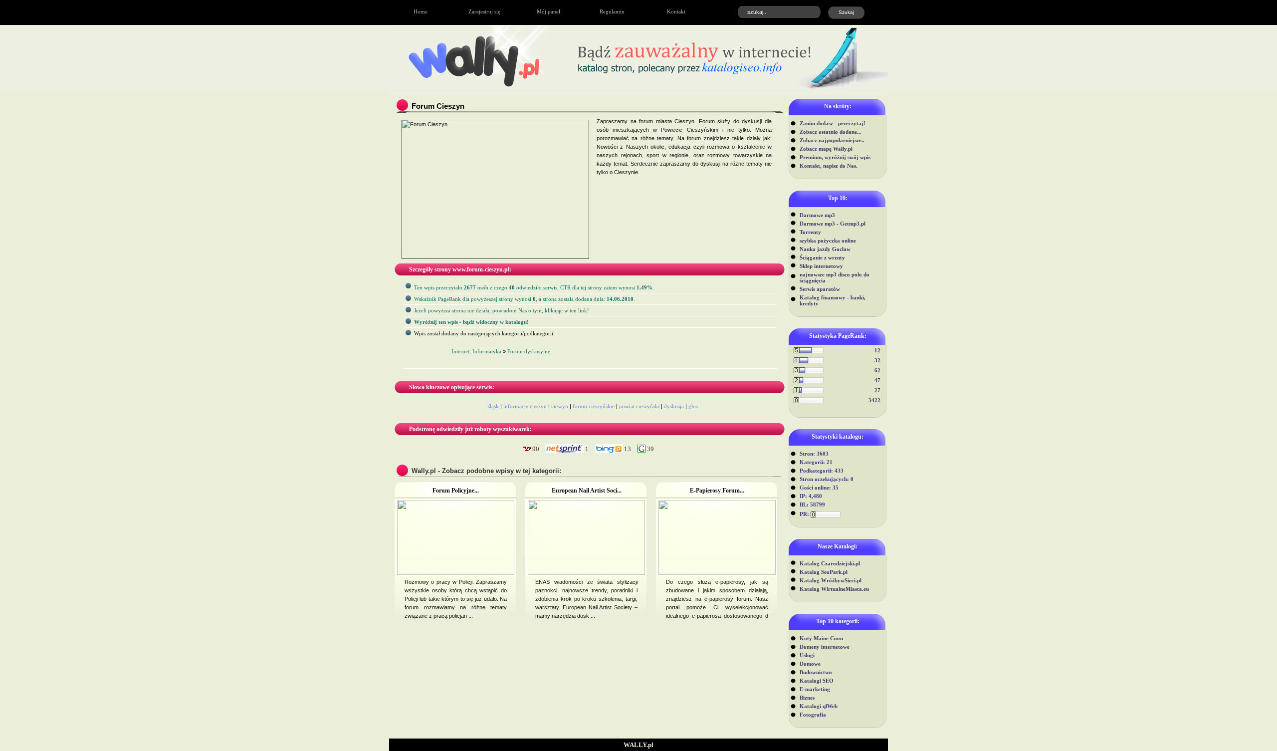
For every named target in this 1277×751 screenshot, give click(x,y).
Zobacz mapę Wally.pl (826, 149)
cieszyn (559, 406)
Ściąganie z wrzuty (822, 257)
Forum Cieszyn (438, 106)
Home (420, 11)
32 (877, 360)
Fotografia (813, 715)
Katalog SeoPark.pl (824, 572)
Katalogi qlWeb (819, 706)
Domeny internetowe (825, 647)
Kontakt (676, 11)
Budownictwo (816, 672)
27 (877, 390)
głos (693, 406)
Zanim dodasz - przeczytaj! (832, 123)
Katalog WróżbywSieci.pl (830, 580)
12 (877, 350)
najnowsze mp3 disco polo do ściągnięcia (834, 277)
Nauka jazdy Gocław (825, 249)
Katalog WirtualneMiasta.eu (834, 589)
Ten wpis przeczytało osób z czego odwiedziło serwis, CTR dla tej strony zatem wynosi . (534, 287)
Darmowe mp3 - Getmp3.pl (832, 224)
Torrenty (810, 232)
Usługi (807, 655)
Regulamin (612, 11)
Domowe (810, 664)
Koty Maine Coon (821, 638)
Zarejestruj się (484, 11)
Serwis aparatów (820, 289)
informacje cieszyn (525, 406)
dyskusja (674, 406)
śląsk (493, 406)
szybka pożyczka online (828, 241)
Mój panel (548, 11)
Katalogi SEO (817, 681)
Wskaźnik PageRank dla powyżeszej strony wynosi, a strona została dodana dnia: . (524, 299)
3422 (874, 400)
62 (877, 370)
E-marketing (815, 689)
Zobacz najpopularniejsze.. (832, 140)
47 (877, 380)
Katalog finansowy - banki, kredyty (832, 300)
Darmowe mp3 (817, 215)
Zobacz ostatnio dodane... (830, 132)
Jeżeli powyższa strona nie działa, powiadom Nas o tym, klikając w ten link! (501, 310)
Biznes (807, 698)
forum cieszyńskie (594, 406)
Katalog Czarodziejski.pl (830, 563)
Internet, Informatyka (476, 351)
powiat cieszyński (639, 406)
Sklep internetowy (821, 266)
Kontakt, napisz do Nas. (828, 166)
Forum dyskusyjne (528, 351)
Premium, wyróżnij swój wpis (835, 157)
